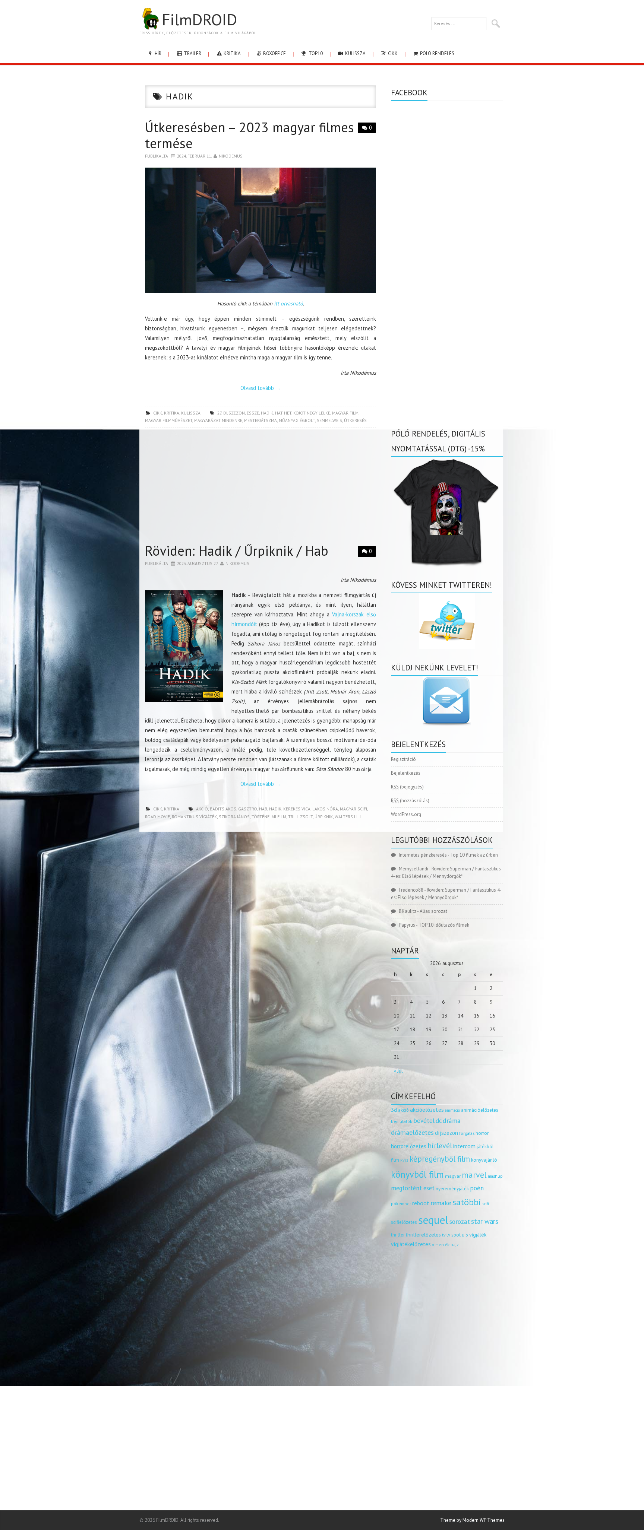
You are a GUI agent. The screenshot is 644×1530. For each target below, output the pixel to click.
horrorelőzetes (408, 1146)
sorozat (459, 1221)
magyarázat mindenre (218, 420)
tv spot (453, 1235)
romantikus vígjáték (194, 816)
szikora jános (234, 816)
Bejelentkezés (405, 773)
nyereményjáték (452, 1188)
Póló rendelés (436, 53)
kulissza (355, 53)
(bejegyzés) (407, 787)
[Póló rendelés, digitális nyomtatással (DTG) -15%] (447, 511)
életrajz (452, 1244)
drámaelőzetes (412, 1132)
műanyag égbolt (297, 420)
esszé (253, 413)
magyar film (345, 413)
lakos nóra (325, 809)
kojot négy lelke (311, 413)
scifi (485, 1203)
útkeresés (355, 420)
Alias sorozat (433, 911)
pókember (401, 1203)
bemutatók (401, 1121)
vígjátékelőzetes (411, 1244)
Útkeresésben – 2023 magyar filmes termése (249, 135)
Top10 (315, 53)
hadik (267, 413)
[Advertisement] (260, 487)
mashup (495, 1176)
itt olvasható (288, 303)
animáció (452, 1110)
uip (465, 1235)
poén (477, 1188)
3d (394, 1109)
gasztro (247, 809)
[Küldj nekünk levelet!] (447, 701)
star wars (484, 1221)
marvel (474, 1174)
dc (439, 1121)
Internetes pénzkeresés (423, 855)
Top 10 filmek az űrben (474, 855)
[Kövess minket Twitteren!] (447, 621)
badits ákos (223, 809)
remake (440, 1203)
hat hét (283, 413)
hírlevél (439, 1145)
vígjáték (477, 1234)
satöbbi (466, 1202)
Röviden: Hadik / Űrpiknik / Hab (236, 550)
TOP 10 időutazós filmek (444, 925)
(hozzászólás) (410, 800)
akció (202, 809)
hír (157, 53)
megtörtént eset (413, 1188)
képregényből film (440, 1159)
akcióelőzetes (427, 1109)
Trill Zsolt (300, 816)
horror (482, 1133)
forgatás (466, 1133)
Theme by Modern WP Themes (472, 1520)
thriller (398, 1235)
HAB (263, 809)
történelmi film (269, 816)
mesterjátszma (260, 420)
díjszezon (234, 413)
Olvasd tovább (260, 387)
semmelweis (329, 420)
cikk (392, 53)
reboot (420, 1203)
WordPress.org (406, 814)
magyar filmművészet (168, 420)
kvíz (404, 1160)
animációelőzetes (479, 1110)
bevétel (424, 1121)
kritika (231, 53)
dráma (452, 1120)
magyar (453, 1176)
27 (219, 413)
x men (438, 1244)
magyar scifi (353, 809)
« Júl (398, 1071)
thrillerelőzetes (423, 1234)
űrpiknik (324, 816)
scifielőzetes (404, 1222)
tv (443, 1235)
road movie (157, 816)
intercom (464, 1146)
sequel (433, 1220)
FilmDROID (199, 19)
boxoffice (274, 53)
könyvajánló (484, 1159)
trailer (192, 53)
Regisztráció (403, 759)
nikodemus (231, 156)
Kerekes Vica (296, 809)
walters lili (348, 816)
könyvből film (417, 1174)
